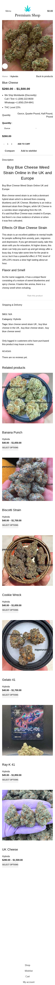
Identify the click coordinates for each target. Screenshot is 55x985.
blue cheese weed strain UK (23, 324)
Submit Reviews (10, 916)
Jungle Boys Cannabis (13, 894)
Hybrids (14, 76)
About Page (8, 906)
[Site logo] (27, 11)
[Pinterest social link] (27, 2)
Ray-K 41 (8, 764)
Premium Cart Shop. (30, 957)
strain (15, 210)
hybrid (5, 199)
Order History (8, 931)
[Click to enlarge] (5, 66)
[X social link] (24, 2)
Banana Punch (12, 432)
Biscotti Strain (11, 510)
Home (5, 76)
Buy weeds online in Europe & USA (20, 886)
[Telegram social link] (35, 2)
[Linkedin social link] (31, 2)
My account (8, 926)
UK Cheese (10, 849)
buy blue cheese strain (32, 328)
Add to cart (24, 144)
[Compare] (5, 454)
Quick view (13, 454)
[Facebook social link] (20, 2)
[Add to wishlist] (5, 426)
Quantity (6, 123)
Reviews (6, 911)
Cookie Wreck (11, 595)
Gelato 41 (8, 679)
